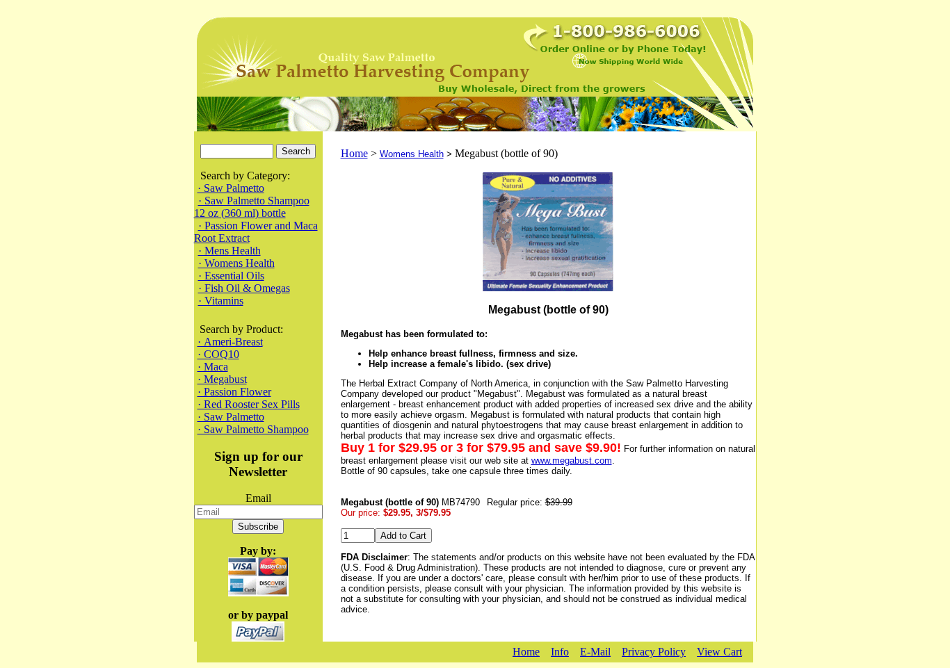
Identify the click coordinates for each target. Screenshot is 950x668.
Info (560, 652)
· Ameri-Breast (230, 342)
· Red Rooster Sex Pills (249, 404)
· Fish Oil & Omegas (244, 288)
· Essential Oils (231, 276)
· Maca (213, 367)
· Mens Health (229, 250)
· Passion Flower (234, 392)
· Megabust (222, 379)
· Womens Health (236, 263)
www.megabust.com (571, 460)
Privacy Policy (654, 652)
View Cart (719, 652)
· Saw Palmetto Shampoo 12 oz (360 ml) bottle (251, 207)
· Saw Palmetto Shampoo (253, 429)
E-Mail (595, 652)
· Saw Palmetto (231, 188)
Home (354, 153)
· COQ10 (218, 354)
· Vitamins (220, 301)
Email (258, 498)
